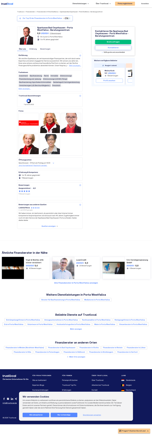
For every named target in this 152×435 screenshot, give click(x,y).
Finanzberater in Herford (127, 352)
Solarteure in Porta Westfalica (39, 324)
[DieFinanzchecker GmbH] (131, 73)
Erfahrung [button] (33, 49)
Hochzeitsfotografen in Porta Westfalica (73, 324)
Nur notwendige (64, 415)
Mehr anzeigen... (75, 65)
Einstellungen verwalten (92, 415)
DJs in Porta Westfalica (13, 324)
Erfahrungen (66, 390)
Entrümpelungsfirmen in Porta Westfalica (23, 320)
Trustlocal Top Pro (69, 385)
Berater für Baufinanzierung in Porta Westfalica (60, 300)
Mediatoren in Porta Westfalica (97, 300)
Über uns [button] (22, 49)
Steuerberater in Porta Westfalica (133, 324)
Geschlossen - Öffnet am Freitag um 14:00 (34, 163)
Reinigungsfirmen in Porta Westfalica (130, 320)
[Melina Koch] (99, 73)
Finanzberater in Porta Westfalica (47, 12)
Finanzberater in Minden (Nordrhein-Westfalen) (25, 348)
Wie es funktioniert (39, 380)
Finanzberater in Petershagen (47, 352)
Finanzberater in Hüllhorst (74, 352)
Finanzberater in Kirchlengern (101, 352)
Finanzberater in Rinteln (113, 348)
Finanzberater (30, 12)
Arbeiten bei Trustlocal (100, 385)
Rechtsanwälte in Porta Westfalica (96, 320)
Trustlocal (20, 12)
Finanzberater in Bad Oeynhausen (61, 348)
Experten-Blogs (38, 385)
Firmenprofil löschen (70, 380)
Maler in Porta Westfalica (104, 324)
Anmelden (145, 3)
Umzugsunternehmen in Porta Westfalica (61, 320)
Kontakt (95, 390)
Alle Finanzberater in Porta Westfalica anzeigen (76, 283)
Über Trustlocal (97, 380)
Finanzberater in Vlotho (89, 348)
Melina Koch (110, 71)
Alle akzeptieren (36, 415)
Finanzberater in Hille (22, 352)
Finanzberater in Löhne (136, 348)
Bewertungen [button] (45, 49)
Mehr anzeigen (76, 329)
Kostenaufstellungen (40, 390)
